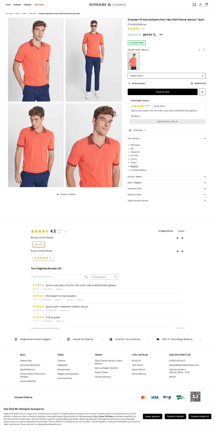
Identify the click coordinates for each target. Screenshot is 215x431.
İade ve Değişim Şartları (106, 368)
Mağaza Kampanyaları (68, 374)
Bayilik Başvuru (27, 369)
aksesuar (27, 5)
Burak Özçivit (138, 369)
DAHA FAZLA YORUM (167, 121)
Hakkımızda (26, 360)
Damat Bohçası (139, 374)
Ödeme (61, 360)
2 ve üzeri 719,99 (136, 43)
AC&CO (134, 166)
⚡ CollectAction (180, 328)
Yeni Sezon (137, 365)
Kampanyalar (63, 369)
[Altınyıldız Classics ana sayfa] (107, 5)
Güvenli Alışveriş (103, 377)
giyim (8, 5)
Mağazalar (62, 365)
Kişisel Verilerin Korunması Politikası (33, 375)
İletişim (172, 377)
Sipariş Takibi (101, 372)
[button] (136, 83)
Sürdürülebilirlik (28, 381)
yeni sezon (39, 5)
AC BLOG (136, 360)
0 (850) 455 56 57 (177, 360)
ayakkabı (17, 5)
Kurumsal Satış (64, 378)
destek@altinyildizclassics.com (184, 365)
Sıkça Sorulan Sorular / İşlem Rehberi (108, 362)
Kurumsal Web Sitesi (30, 365)
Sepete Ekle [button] (162, 91)
